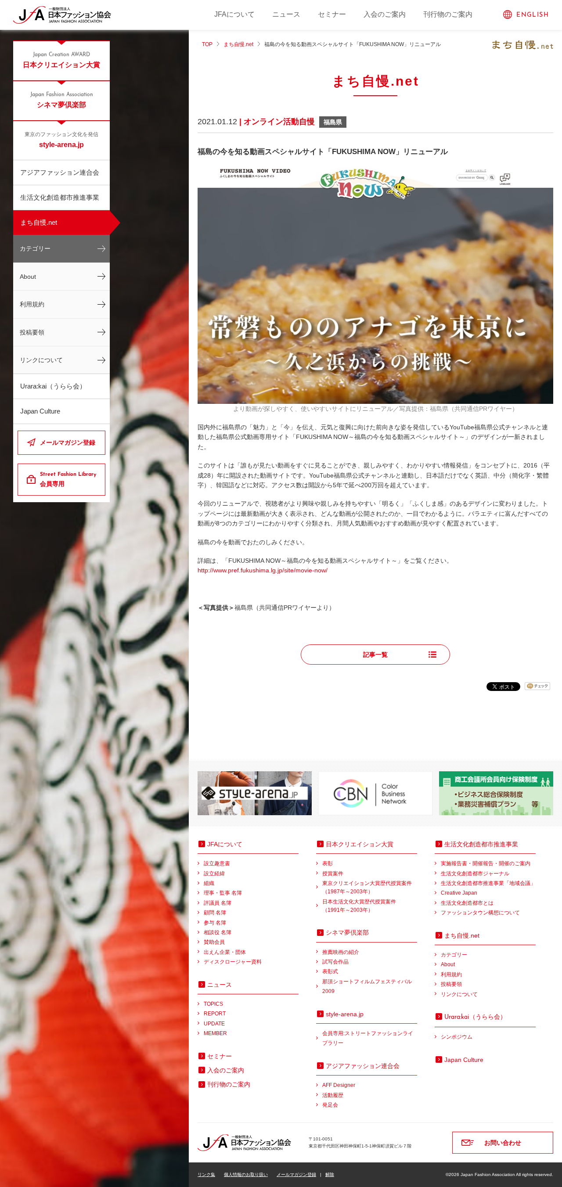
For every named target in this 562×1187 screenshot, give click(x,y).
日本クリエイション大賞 (61, 60)
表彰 (327, 863)
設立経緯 (214, 873)
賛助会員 (214, 942)
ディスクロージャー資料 (233, 962)
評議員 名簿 (217, 903)
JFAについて (234, 14)
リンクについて (41, 359)
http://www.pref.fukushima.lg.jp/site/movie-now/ (263, 570)
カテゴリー (35, 248)
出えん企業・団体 (225, 952)
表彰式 (330, 971)
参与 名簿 (215, 923)
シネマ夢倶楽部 (61, 100)
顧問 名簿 (215, 913)
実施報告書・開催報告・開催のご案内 (485, 863)
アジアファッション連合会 (59, 172)
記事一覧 (375, 654)
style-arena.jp (61, 140)
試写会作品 (335, 962)
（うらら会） (475, 1016)
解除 (329, 1174)
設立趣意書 (217, 863)
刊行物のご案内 (447, 14)
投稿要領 (32, 332)
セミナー (332, 14)
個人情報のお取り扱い (246, 1174)
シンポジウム (456, 1037)
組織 (209, 883)
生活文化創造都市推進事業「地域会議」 (488, 883)
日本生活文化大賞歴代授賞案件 (359, 906)
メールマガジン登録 (67, 442)
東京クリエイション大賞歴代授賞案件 (367, 887)
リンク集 (206, 1174)
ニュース (286, 14)
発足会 (330, 1105)
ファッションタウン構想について (480, 913)
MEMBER (215, 1033)
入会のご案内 (385, 14)
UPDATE (214, 1024)
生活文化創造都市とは (467, 903)
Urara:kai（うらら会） (53, 386)
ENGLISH (532, 15)
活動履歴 (332, 1095)
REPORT (215, 1014)
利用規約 (32, 304)
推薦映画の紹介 (340, 952)
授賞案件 (332, 873)
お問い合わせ (502, 1142)
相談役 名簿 (217, 932)
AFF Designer (338, 1085)
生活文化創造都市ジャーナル (475, 873)
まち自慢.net (38, 222)
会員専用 (68, 479)
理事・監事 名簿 (223, 893)
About (28, 276)
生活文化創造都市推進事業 (59, 197)
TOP (207, 44)
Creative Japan (459, 893)
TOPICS (213, 1004)
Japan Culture (40, 411)
